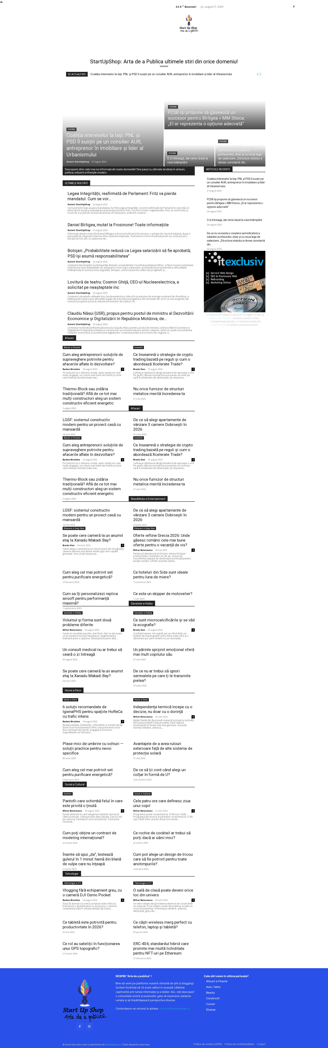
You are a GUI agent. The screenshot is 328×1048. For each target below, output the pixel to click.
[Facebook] (294, 7)
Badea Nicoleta (71, 369)
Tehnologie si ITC (72, 883)
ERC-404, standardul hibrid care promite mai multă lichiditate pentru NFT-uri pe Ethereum (161, 948)
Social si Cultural (142, 793)
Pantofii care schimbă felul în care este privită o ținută (93, 803)
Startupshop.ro (113, 1044)
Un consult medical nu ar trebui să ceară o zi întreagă (92, 652)
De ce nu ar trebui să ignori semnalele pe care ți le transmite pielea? (162, 676)
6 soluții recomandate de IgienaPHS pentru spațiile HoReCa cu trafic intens (92, 712)
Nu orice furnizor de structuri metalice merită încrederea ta (159, 391)
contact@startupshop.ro (174, 1008)
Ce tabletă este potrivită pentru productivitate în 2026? (89, 924)
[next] (260, 74)
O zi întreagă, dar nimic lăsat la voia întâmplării (234, 219)
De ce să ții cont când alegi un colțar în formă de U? (159, 772)
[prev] (257, 74)
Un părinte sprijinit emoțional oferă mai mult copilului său (163, 652)
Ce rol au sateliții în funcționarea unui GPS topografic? (91, 946)
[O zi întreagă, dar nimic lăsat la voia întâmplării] (189, 148)
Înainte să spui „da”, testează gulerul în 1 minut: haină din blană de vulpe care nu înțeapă (92, 859)
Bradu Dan (139, 369)
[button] (213, 35)
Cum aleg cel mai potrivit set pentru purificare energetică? (88, 574)
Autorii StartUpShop (79, 204)
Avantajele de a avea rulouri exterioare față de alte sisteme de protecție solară (162, 748)
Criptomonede (218, 324)
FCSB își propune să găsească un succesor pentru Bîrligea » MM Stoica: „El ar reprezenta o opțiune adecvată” (235, 203)
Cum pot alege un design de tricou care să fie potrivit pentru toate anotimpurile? (163, 859)
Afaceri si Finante (72, 347)
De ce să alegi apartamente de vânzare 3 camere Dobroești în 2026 (160, 425)
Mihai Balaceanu (143, 550)
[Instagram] (89, 1026)
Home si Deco (70, 699)
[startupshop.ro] (84, 1000)
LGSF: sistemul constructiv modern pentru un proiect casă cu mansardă (92, 425)
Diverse (71, 129)
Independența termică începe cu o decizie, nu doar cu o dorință (162, 709)
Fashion (68, 793)
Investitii (138, 347)
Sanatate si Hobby (72, 613)
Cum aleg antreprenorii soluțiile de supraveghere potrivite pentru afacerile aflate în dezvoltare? (93, 359)
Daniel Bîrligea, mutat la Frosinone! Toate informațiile (118, 224)
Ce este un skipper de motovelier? (162, 593)
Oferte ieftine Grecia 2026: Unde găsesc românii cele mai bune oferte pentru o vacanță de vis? (161, 540)
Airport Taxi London (220, 318)
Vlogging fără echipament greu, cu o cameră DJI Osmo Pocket (92, 892)
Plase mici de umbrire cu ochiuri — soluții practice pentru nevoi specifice (93, 748)
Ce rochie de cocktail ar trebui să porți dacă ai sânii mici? (162, 835)
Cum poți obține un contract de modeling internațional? (89, 835)
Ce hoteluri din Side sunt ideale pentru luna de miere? (160, 574)
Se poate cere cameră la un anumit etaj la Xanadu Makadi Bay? (93, 537)
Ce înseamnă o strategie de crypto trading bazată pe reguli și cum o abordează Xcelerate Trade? (163, 359)
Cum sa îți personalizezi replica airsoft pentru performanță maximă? (90, 598)
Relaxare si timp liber (74, 528)
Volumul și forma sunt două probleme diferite (87, 622)
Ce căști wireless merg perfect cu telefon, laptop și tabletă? (162, 924)
